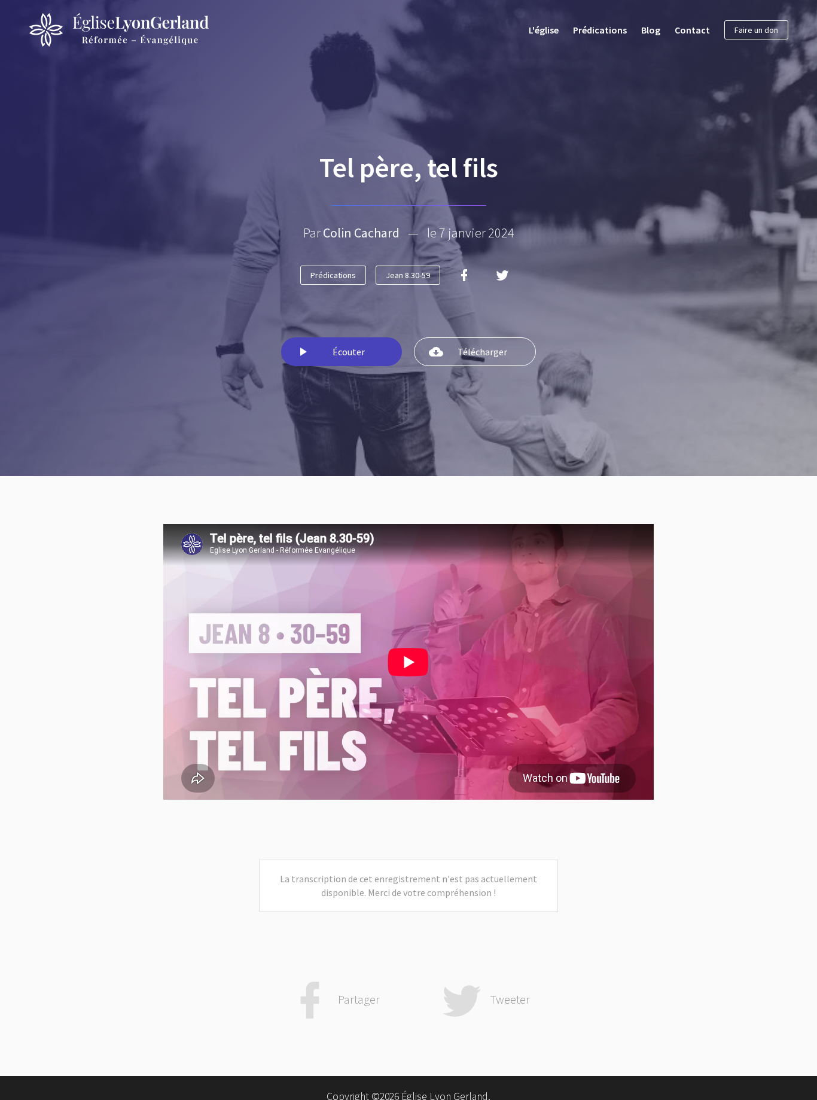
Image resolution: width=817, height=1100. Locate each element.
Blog (650, 30)
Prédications (600, 30)
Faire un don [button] (756, 30)
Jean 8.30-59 (408, 275)
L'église (544, 30)
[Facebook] (464, 275)
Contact (692, 30)
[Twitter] (502, 275)
